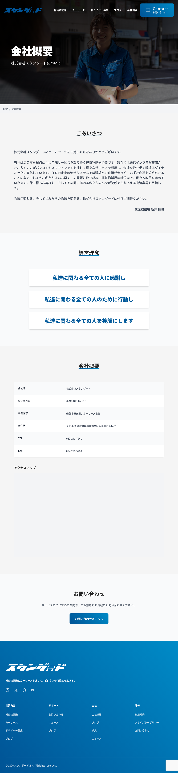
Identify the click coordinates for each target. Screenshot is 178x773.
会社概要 (132, 10)
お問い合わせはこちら (89, 619)
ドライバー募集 (99, 10)
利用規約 (140, 714)
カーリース (78, 10)
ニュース (53, 722)
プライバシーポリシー (147, 722)
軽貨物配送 (60, 10)
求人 (94, 730)
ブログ (118, 10)
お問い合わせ (56, 714)
